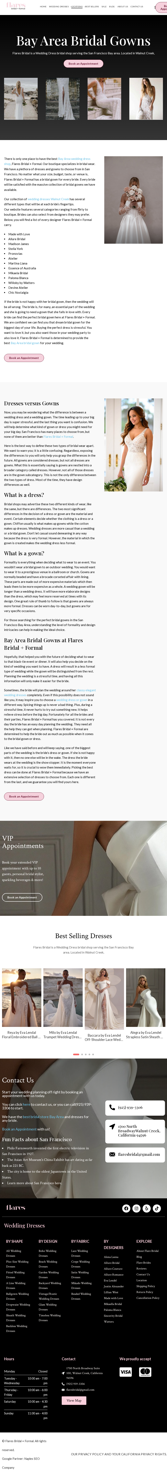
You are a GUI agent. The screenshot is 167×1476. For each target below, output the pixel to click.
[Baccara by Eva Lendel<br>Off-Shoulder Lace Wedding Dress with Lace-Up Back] (52, 999)
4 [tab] (89, 1057)
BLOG (112, 6)
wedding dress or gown (71, 700)
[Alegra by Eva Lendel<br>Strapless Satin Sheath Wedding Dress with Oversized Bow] (93, 997)
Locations (76, 6)
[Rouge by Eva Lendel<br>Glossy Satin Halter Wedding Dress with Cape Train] (135, 997)
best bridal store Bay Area (43, 1116)
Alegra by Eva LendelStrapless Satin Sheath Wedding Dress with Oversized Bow (93, 1035)
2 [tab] (79, 1057)
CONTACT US (137, 6)
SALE (104, 6)
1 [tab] (74, 1057)
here (26, 1104)
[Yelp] (147, 1208)
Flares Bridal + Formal (58, 436)
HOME (43, 6)
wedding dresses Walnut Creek (48, 199)
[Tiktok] (157, 1208)
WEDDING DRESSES (58, 6)
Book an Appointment (19, 1129)
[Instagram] (136, 1208)
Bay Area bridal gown (25, 343)
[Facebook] (126, 1208)
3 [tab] (85, 1057)
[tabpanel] (52, 1008)
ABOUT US (123, 6)
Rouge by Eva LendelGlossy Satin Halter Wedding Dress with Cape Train (135, 1035)
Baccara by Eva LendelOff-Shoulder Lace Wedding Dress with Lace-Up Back (52, 1037)
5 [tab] (93, 1057)
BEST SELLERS (92, 6)
